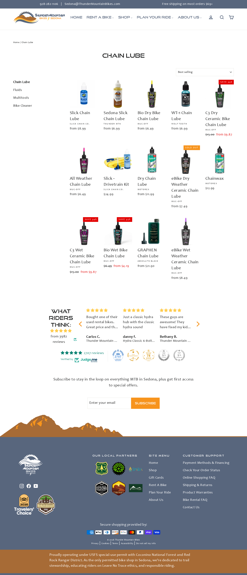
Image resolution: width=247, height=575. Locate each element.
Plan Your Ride (160, 492)
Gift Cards (156, 478)
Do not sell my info (146, 543)
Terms (115, 543)
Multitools (21, 98)
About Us (156, 500)
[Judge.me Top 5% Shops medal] (164, 355)
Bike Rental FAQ (195, 500)
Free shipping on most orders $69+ (187, 4)
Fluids (17, 90)
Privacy (95, 543)
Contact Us (191, 507)
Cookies (105, 543)
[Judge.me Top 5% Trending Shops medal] (179, 355)
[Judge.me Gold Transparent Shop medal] (133, 355)
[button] (81, 324)
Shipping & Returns (197, 485)
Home (16, 42)
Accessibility (127, 543)
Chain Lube (21, 82)
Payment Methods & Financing (206, 463)
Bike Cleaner (22, 106)
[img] (61, 331)
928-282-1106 (49, 4)
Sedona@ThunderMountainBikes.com (92, 4)
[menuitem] (76, 17)
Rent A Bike (158, 485)
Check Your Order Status (201, 470)
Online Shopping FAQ (199, 478)
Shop (153, 470)
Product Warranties (198, 492)
